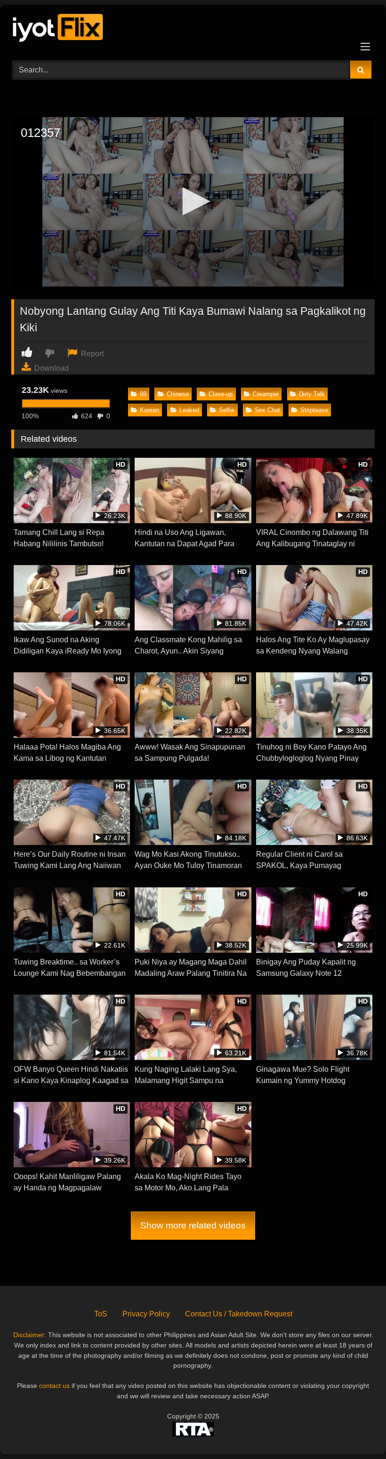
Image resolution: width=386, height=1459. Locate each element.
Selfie (226, 410)
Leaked (189, 410)
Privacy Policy (146, 1314)
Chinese (178, 394)
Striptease (314, 410)
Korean (149, 410)
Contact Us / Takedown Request (238, 1314)
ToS (100, 1314)
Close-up (221, 394)
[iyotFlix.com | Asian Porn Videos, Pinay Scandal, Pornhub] (193, 29)
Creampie (266, 394)
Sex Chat (267, 410)
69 (143, 394)
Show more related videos (193, 1225)
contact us (54, 1385)
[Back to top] (356, 1431)
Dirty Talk (312, 394)
